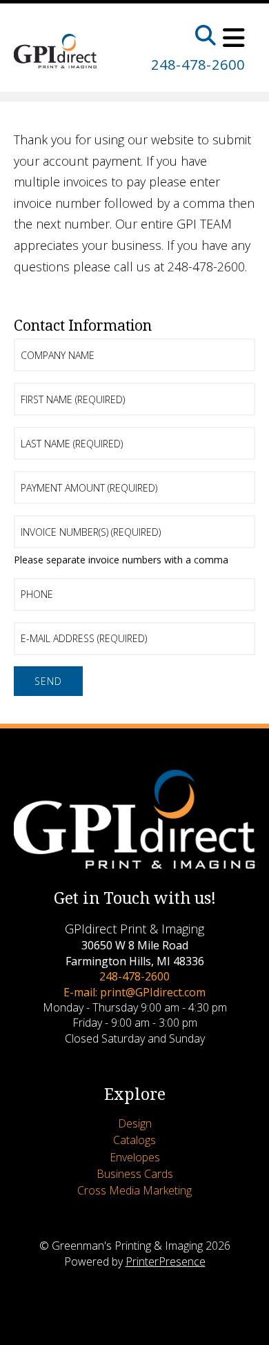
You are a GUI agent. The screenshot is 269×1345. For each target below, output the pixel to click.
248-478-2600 (198, 64)
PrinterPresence (166, 1261)
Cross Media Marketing (134, 1190)
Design (135, 1123)
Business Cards (135, 1173)
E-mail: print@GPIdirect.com (134, 992)
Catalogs (134, 1140)
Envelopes (135, 1157)
